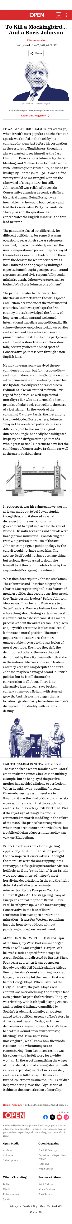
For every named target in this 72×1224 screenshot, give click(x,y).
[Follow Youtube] (59, 1117)
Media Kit (57, 1206)
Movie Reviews (46, 1189)
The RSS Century (47, 1150)
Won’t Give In (45, 1168)
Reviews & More (49, 1177)
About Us (45, 1206)
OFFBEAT (58, 15)
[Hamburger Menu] (5, 15)
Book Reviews (45, 1194)
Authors (7, 1150)
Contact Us (36, 1212)
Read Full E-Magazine (33, 115)
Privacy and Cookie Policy (23, 1206)
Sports (6, 1199)
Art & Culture (46, 1184)
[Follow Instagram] (66, 1117)
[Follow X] (52, 1117)
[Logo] (36, 15)
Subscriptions (10, 1160)
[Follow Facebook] (45, 1117)
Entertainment (11, 1194)
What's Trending (14, 1177)
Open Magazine (48, 1143)
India (6, 1184)
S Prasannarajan (36, 40)
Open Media (11, 1143)
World (6, 1189)
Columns (8, 1155)
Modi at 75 (43, 1163)
